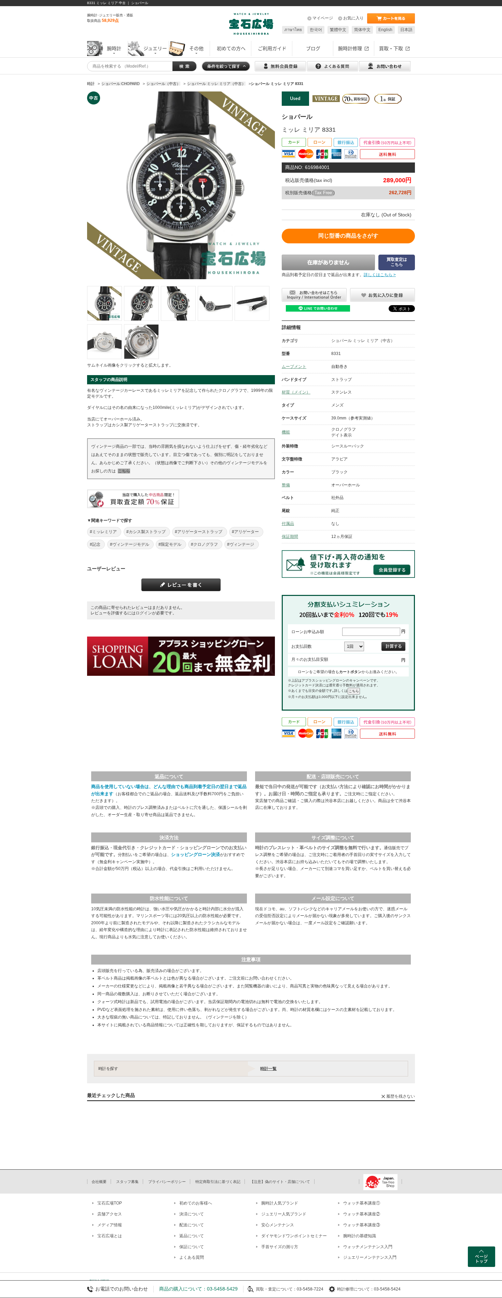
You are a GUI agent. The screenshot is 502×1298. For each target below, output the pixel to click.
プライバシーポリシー (167, 1182)
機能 (286, 432)
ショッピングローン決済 (195, 854)
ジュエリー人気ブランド (283, 1214)
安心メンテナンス (277, 1225)
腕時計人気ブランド (279, 1203)
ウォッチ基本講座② (361, 1214)
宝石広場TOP (109, 1203)
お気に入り (353, 18)
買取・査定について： (276, 1289)
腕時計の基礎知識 (359, 1235)
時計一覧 (268, 1068)
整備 (286, 485)
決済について (191, 1214)
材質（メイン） (296, 392)
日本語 (406, 29)
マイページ (322, 18)
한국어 (316, 29)
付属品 (288, 523)
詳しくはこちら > (380, 274)
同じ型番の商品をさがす (348, 236)
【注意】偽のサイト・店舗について (280, 1182)
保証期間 (290, 536)
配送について (191, 1225)
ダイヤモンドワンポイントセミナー (294, 1235)
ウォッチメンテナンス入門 (367, 1246)
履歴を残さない (400, 1096)
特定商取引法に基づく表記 (217, 1182)
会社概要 (99, 1182)
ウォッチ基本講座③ (361, 1225)
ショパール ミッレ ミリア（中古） (363, 340)
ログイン (144, 613)
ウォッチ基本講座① (361, 1203)
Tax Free (323, 192)
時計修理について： (355, 1289)
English (385, 29)
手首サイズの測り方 (279, 1246)
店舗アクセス (109, 1214)
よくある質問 (191, 1257)
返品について (191, 1235)
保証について (191, 1246)
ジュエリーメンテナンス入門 (369, 1257)
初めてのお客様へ (195, 1203)
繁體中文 (338, 29)
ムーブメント (294, 366)
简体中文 (362, 29)
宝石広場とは (109, 1235)
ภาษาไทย (293, 29)
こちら (124, 471)
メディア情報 (109, 1225)
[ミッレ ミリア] (104, 303)
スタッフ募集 (127, 1182)
